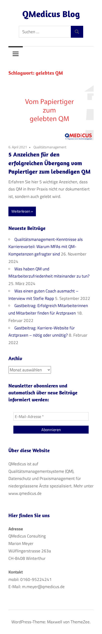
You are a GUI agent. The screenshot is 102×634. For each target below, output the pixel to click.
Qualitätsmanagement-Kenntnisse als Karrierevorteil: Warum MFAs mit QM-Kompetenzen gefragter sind (45, 246)
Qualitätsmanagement (49, 147)
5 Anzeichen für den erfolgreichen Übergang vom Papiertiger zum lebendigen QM (49, 163)
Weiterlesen (20, 211)
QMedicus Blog (51, 13)
